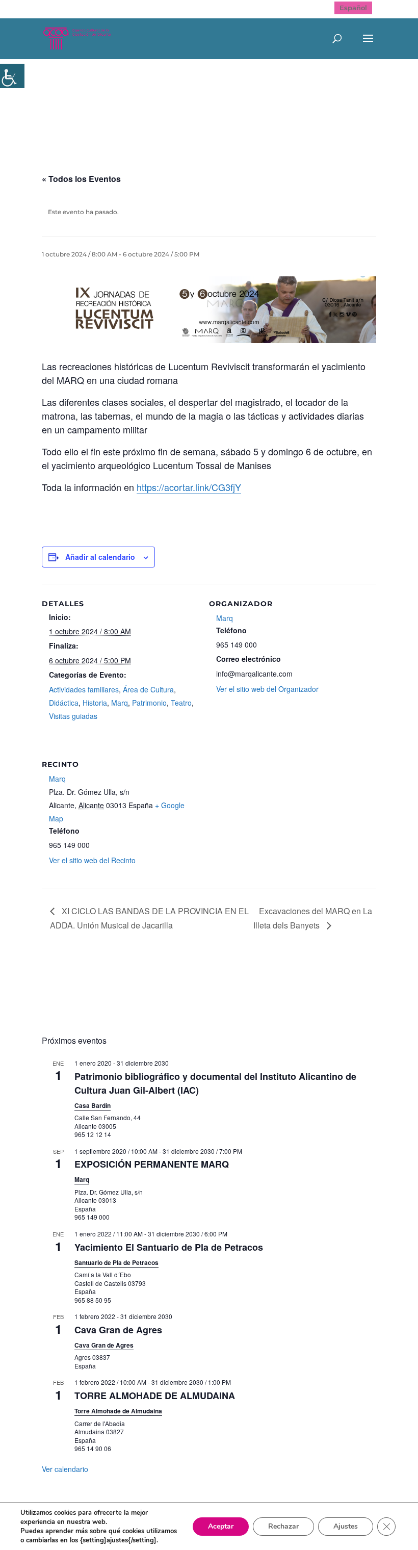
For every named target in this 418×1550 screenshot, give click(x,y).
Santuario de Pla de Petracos (116, 1262)
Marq (119, 702)
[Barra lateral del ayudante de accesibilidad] (12, 76)
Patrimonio (149, 702)
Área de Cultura (148, 689)
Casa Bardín (92, 1105)
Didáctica (64, 702)
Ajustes (345, 1526)
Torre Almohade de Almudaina (118, 1410)
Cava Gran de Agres (118, 1329)
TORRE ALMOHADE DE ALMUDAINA (154, 1395)
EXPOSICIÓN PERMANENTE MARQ (151, 1164)
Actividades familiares (84, 689)
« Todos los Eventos (81, 179)
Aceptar (220, 1526)
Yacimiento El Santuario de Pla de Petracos (168, 1247)
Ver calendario (65, 1469)
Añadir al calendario (100, 557)
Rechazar (283, 1526)
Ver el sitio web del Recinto (92, 860)
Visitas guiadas (73, 716)
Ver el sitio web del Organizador (267, 689)
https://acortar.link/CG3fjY (189, 487)
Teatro (181, 702)
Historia (95, 702)
